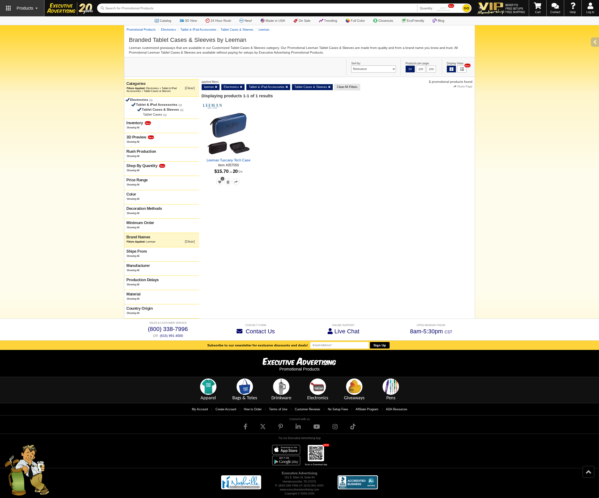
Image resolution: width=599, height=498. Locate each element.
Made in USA (275, 20)
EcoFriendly (415, 20)
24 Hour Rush (221, 20)
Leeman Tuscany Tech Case (228, 160)
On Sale (304, 20)
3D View (191, 20)
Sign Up (379, 345)
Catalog (165, 20)
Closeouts (385, 20)
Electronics (168, 29)
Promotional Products (141, 29)
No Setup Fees (338, 409)
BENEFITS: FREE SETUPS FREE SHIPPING (515, 8)
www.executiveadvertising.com (299, 489)
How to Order (253, 409)
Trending (330, 20)
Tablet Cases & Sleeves (237, 29)
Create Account (225, 409)
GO (466, 8)
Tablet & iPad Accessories (198, 29)
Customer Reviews (307, 409)
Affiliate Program (367, 409)
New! (248, 20)
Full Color (358, 20)
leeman (264, 29)
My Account (200, 409)
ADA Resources (396, 409)
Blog (441, 20)
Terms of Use (278, 409)
